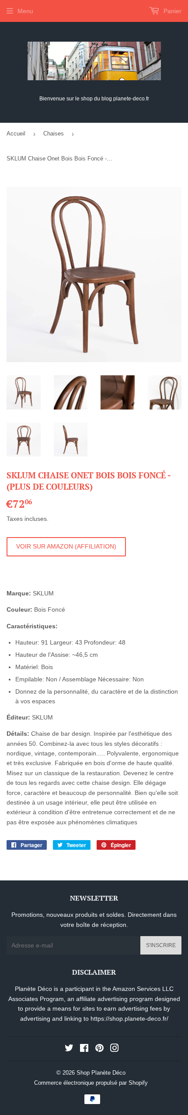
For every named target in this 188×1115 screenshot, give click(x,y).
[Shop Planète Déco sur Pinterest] (99, 1049)
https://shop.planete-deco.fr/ (129, 1018)
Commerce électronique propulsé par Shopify (91, 1082)
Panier (171, 10)
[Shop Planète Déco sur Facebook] (84, 1049)
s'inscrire (161, 945)
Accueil (16, 133)
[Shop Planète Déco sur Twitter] (69, 1049)
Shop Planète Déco (101, 1072)
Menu (25, 10)
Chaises (53, 133)
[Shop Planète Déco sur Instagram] (114, 1049)
